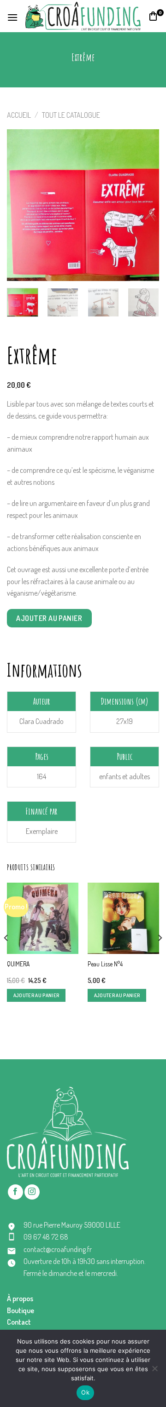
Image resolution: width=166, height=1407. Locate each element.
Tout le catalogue (71, 115)
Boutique (20, 1310)
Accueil (19, 115)
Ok (85, 1392)
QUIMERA (18, 964)
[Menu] (12, 16)
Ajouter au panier (49, 618)
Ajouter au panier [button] (36, 995)
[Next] (144, 205)
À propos (20, 1298)
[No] (154, 1371)
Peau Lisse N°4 (105, 964)
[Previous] (21, 205)
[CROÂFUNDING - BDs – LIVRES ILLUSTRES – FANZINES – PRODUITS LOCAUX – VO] (83, 16)
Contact (19, 1322)
